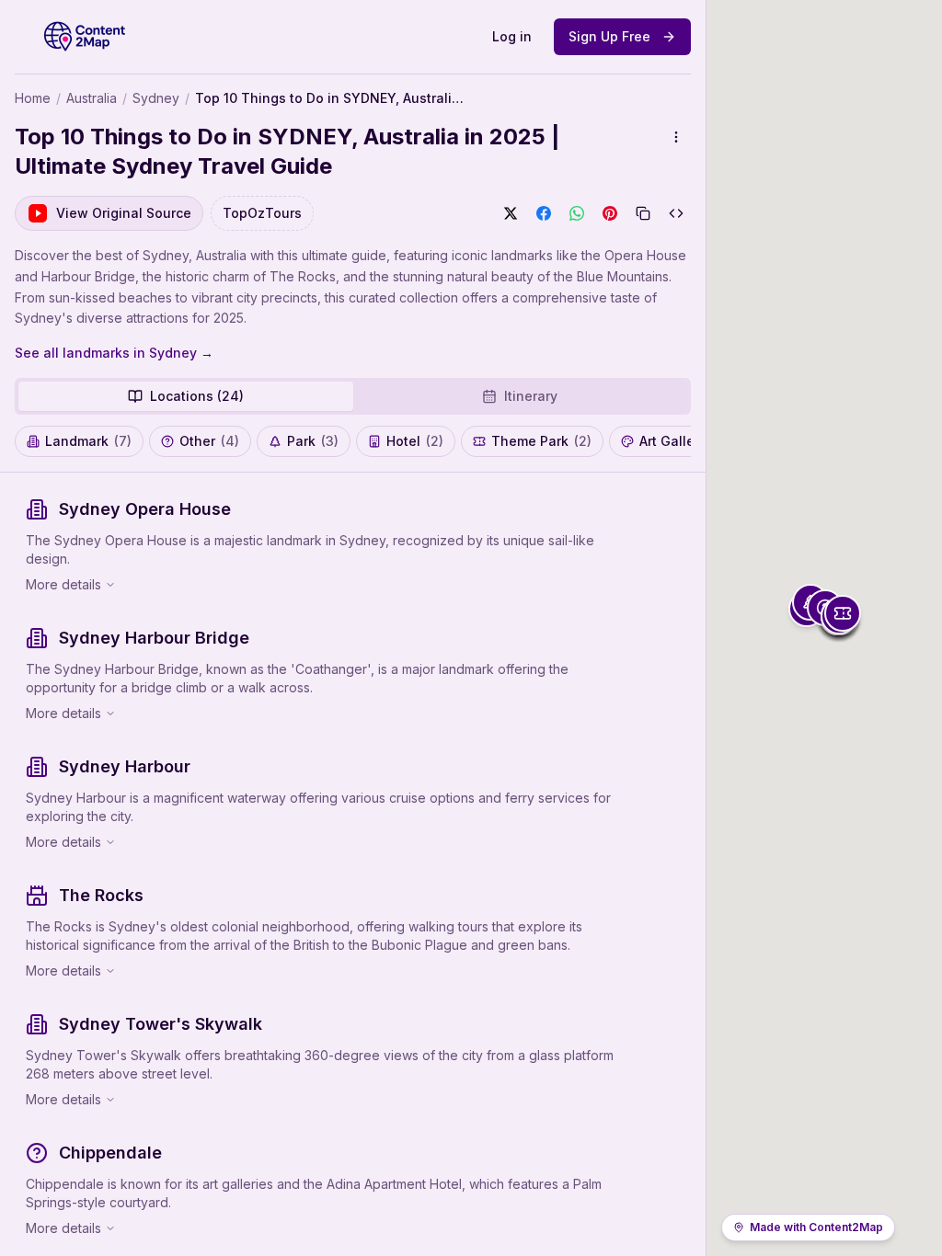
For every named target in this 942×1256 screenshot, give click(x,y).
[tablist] (353, 396)
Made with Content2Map (816, 1227)
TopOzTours (262, 213)
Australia (91, 98)
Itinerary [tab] (530, 396)
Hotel (414, 441)
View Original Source (123, 213)
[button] (842, 613)
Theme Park (541, 441)
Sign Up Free (609, 36)
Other (209, 441)
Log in (512, 36)
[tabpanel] (353, 864)
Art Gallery (683, 441)
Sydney (155, 98)
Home (33, 98)
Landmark (88, 441)
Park (313, 441)
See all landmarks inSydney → (114, 352)
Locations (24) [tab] (197, 396)
